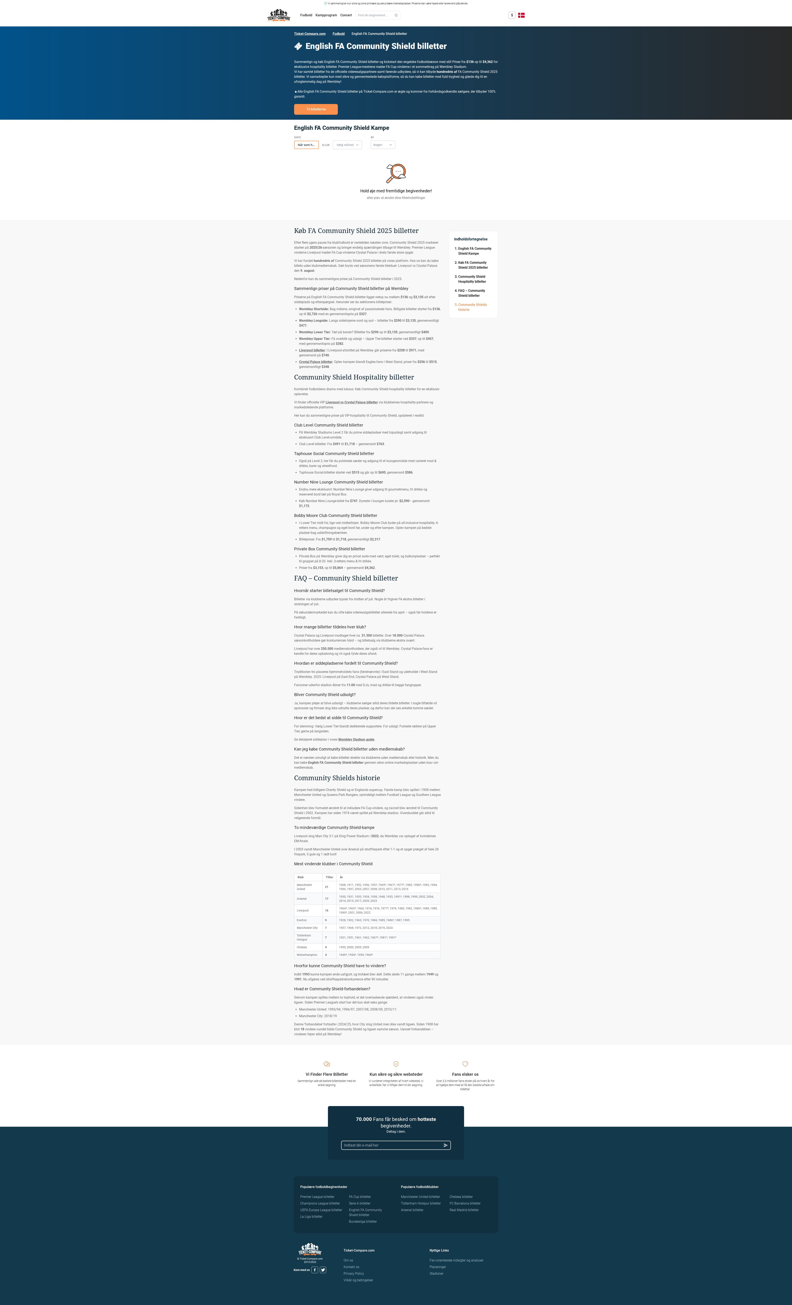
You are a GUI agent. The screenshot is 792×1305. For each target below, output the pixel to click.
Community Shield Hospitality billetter (472, 279)
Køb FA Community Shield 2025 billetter (473, 265)
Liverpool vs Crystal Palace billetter (352, 402)
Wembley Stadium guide (356, 739)
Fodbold (306, 15)
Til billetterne (316, 109)
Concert (346, 15)
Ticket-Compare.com (310, 34)
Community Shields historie (472, 307)
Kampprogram (326, 15)
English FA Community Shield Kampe (474, 251)
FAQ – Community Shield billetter (471, 293)
